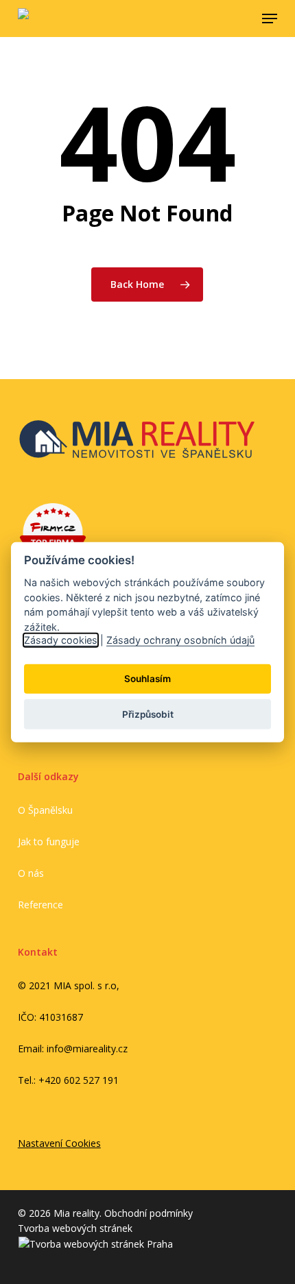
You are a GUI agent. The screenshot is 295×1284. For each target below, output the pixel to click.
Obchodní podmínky (148, 1213)
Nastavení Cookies (59, 1143)
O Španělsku (45, 809)
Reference (40, 904)
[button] (269, 18)
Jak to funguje (49, 841)
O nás (31, 873)
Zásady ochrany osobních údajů (180, 640)
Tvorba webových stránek (75, 1228)
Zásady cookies (60, 640)
